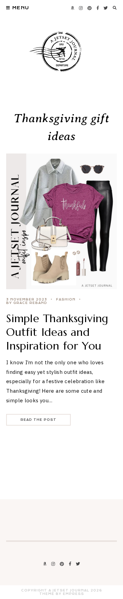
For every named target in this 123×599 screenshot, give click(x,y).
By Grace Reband (26, 303)
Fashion (66, 299)
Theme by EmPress (61, 594)
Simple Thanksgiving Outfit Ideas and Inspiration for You (57, 332)
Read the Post (38, 419)
